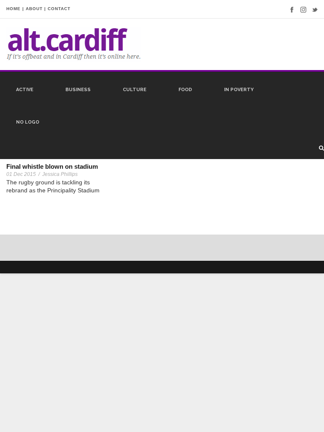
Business (78, 89)
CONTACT (59, 8)
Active (24, 89)
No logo (27, 122)
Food (185, 89)
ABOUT (34, 8)
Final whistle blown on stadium (52, 166)
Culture (134, 89)
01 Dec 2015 (21, 174)
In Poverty (239, 89)
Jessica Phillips (60, 174)
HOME (13, 8)
